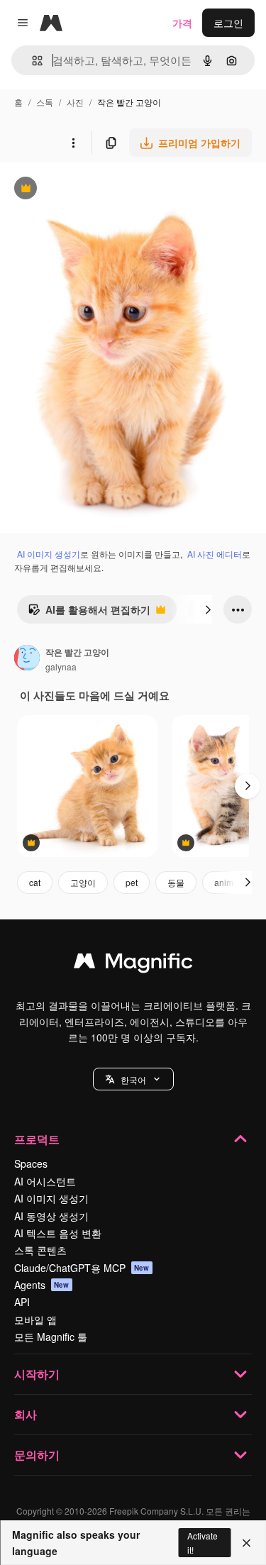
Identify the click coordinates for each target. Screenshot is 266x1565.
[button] (133, 1079)
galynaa (61, 666)
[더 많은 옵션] (73, 142)
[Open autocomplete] (31, 60)
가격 (182, 23)
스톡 (44, 102)
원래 (81, 189)
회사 (25, 1414)
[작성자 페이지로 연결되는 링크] (27, 659)
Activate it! (202, 1542)
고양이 (83, 882)
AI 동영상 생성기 (51, 1216)
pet (132, 882)
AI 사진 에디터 (214, 554)
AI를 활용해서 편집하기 (89, 613)
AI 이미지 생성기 (48, 554)
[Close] (246, 1543)
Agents (42, 1285)
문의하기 (37, 1455)
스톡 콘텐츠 (40, 1250)
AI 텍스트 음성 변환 (57, 1233)
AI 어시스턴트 (45, 1181)
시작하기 (37, 1374)
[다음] (208, 609)
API (22, 1302)
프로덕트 (37, 1139)
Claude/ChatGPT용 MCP (82, 1268)
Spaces (31, 1163)
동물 (175, 882)
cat (34, 882)
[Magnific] (133, 964)
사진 (75, 102)
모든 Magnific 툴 (50, 1336)
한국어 (133, 1079)
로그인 (228, 23)
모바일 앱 (35, 1319)
